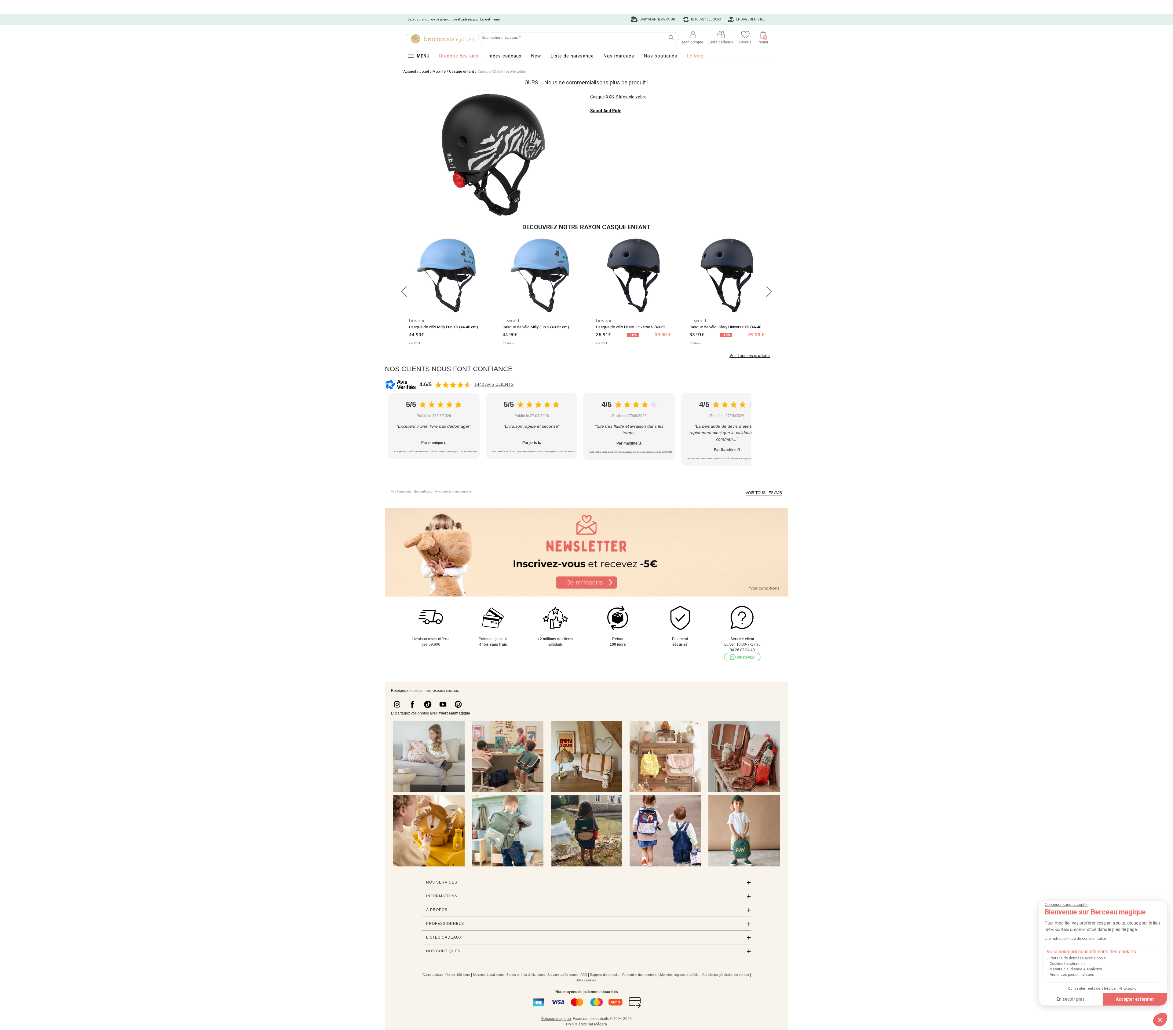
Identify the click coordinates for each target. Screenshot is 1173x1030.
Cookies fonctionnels (1068, 964)
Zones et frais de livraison (525, 974)
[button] (1160, 1019)
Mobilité (439, 71)
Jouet (424, 71)
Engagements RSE (750, 19)
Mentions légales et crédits (680, 974)
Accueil (409, 71)
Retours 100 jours (705, 19)
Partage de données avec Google (1078, 958)
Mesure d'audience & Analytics (1076, 969)
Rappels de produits (604, 974)
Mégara (600, 1024)
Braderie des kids (459, 56)
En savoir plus (1071, 999)
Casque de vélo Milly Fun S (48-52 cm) (535, 327)
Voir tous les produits (749, 355)
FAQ (583, 974)
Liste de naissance (572, 56)
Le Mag (695, 56)
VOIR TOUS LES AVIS (764, 493)
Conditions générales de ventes (725, 974)
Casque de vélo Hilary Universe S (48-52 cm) (634, 327)
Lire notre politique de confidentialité (1075, 938)
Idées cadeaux (504, 56)
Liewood (417, 320)
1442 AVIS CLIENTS (493, 384)
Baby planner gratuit (657, 19)
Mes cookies (586, 980)
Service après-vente (562, 974)
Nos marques (619, 56)
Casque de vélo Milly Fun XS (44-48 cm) (443, 327)
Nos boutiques (660, 56)
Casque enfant (461, 71)
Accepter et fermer (1135, 999)
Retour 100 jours (457, 974)
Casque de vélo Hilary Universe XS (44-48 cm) (729, 327)
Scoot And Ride (605, 110)
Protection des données (639, 974)
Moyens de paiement (488, 974)
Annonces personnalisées (1072, 975)
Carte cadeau (432, 974)
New (536, 56)
